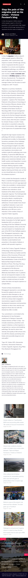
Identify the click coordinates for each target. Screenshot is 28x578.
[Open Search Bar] (21, 4)
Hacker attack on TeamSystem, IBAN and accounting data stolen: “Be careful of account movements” (13, 422)
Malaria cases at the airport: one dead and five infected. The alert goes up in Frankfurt (13, 504)
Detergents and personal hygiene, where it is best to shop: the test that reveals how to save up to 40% (14, 530)
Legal (13, 575)
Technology (7, 354)
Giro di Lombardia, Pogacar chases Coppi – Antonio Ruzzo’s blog (13, 546)
